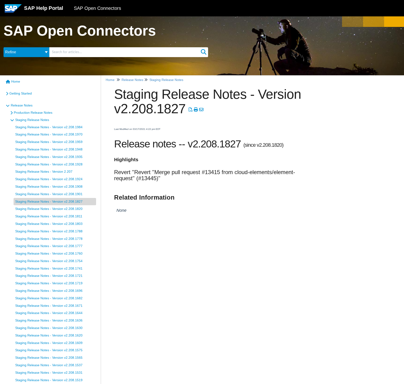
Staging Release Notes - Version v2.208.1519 (49, 380)
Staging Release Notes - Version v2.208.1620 (49, 335)
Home (15, 81)
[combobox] (124, 52)
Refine (10, 52)
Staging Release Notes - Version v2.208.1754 (49, 261)
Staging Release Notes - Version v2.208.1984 (49, 127)
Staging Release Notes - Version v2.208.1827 (49, 201)
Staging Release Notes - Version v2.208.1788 (49, 231)
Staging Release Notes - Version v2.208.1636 (49, 320)
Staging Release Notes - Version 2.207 (43, 171)
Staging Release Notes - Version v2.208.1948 (49, 149)
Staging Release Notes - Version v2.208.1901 (49, 194)
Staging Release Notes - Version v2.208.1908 (49, 186)
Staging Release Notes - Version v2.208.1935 (49, 157)
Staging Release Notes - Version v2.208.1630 (49, 328)
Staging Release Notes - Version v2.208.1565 (49, 357)
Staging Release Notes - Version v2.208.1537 (49, 365)
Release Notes (21, 105)
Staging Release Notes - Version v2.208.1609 (49, 343)
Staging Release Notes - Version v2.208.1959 (49, 142)
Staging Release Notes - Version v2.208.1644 (49, 313)
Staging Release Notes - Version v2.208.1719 (49, 283)
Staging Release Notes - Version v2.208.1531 (49, 372)
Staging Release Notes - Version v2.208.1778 (49, 239)
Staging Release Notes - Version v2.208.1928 (49, 164)
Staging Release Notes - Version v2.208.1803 (49, 224)
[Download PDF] (190, 109)
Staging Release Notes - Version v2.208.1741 (49, 268)
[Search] (203, 52)
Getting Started (20, 93)
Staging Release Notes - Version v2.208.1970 (49, 134)
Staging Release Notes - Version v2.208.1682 (49, 298)
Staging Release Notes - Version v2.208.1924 (49, 179)
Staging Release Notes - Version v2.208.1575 (49, 350)
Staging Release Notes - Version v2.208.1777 (49, 246)
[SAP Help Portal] (13, 10)
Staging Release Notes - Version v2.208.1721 (49, 276)
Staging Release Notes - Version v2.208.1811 (48, 216)
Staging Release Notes (32, 120)
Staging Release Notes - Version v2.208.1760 (49, 253)
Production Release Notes (33, 112)
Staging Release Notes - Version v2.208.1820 (49, 209)
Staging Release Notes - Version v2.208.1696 (49, 291)
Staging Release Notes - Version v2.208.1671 (49, 305)
